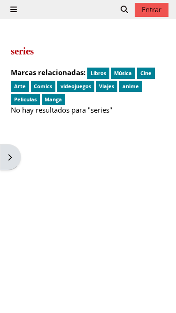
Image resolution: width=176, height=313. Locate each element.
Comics (43, 86)
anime (130, 86)
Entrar (151, 9)
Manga (53, 99)
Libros (98, 72)
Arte (20, 86)
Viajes (106, 86)
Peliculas (25, 99)
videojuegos (76, 86)
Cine (146, 72)
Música (123, 72)
